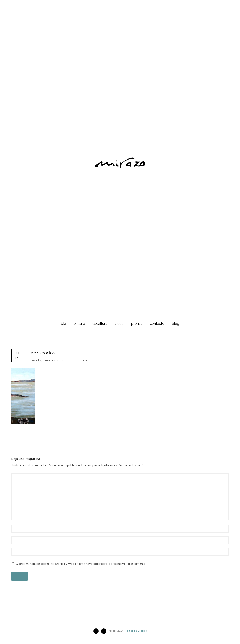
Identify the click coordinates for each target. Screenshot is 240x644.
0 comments (71, 360)
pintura (79, 324)
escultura (99, 324)
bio (63, 324)
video (119, 324)
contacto (157, 324)
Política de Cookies (136, 630)
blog (175, 324)
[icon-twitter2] (104, 631)
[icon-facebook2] (96, 631)
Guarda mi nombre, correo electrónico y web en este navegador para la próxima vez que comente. (81, 564)
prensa (136, 324)
